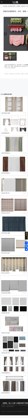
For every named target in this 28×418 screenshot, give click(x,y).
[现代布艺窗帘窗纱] (14, 144)
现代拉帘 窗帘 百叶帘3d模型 (6, 193)
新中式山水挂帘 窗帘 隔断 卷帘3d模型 (6, 273)
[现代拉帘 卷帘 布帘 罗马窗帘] (14, 343)
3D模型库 (18, 6)
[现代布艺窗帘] (14, 104)
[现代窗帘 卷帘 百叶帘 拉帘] (14, 303)
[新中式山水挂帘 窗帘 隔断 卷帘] (14, 263)
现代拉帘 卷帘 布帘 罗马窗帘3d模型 (6, 352)
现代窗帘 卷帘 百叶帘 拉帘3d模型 (6, 312)
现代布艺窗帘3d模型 (5, 113)
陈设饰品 (23, 6)
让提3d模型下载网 (11, 6)
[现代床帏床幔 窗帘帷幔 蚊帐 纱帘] (14, 124)
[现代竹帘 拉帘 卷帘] (14, 243)
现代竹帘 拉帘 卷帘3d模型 (6, 253)
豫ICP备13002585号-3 (22, 411)
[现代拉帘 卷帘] (14, 283)
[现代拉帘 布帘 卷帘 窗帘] (14, 323)
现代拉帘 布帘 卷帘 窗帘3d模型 (6, 332)
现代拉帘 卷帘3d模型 (5, 293)
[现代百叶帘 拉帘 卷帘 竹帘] (14, 203)
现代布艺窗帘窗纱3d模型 (6, 153)
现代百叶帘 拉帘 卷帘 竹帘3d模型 (6, 213)
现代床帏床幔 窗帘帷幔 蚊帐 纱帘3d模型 (6, 133)
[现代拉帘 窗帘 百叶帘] (14, 183)
